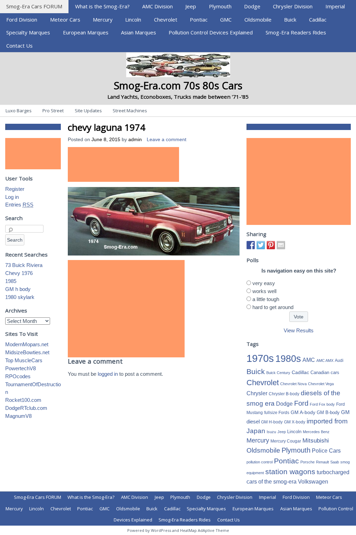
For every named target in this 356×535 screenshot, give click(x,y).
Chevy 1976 (19, 273)
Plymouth (220, 6)
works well (264, 291)
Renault (322, 462)
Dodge (252, 6)
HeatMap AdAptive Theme (204, 530)
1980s (288, 358)
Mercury (103, 19)
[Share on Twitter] (261, 245)
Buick (290, 19)
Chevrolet (165, 19)
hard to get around (272, 307)
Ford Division (21, 19)
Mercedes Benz (316, 432)
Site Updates (88, 110)
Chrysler (256, 393)
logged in (108, 374)
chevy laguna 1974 (106, 127)
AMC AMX (324, 360)
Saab (334, 462)
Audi (339, 360)
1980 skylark (19, 297)
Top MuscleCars (23, 360)
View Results (299, 330)
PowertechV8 (20, 368)
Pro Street (53, 110)
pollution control (259, 462)
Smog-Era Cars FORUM (34, 6)
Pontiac (199, 19)
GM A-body (303, 412)
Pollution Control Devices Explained (211, 32)
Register (14, 189)
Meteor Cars (65, 19)
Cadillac (317, 19)
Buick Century (278, 373)
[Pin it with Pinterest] (271, 245)
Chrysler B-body (284, 393)
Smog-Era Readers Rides (296, 32)
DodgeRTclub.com (26, 408)
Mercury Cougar (285, 441)
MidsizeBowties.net (27, 352)
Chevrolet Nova (293, 384)
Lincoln (133, 19)
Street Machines (130, 110)
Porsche (307, 462)
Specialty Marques (28, 32)
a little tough (265, 299)
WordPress (161, 530)
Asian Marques (138, 32)
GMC (226, 19)
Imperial (335, 6)
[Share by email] (281, 245)
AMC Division (157, 6)
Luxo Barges (19, 110)
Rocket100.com (23, 400)
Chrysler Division (293, 6)
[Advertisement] (123, 164)
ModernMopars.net (26, 344)
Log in (12, 197)
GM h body (18, 289)
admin (135, 139)
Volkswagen (313, 481)
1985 (10, 281)
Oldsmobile (258, 19)
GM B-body (328, 412)
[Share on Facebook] (250, 245)
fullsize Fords (276, 412)
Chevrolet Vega (321, 384)
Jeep (190, 6)
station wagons (290, 472)
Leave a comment (166, 139)
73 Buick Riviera (23, 265)
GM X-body (294, 422)
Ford (301, 403)
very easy (263, 283)
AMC (308, 360)
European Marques (85, 32)
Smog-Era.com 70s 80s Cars (178, 85)
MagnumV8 (18, 416)
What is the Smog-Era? (102, 6)
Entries (19, 205)
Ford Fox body (322, 404)
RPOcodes (18, 376)
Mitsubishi (315, 440)
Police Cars (326, 450)
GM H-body (272, 422)
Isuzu (271, 432)
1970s (260, 358)
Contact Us (19, 45)
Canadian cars (324, 372)
